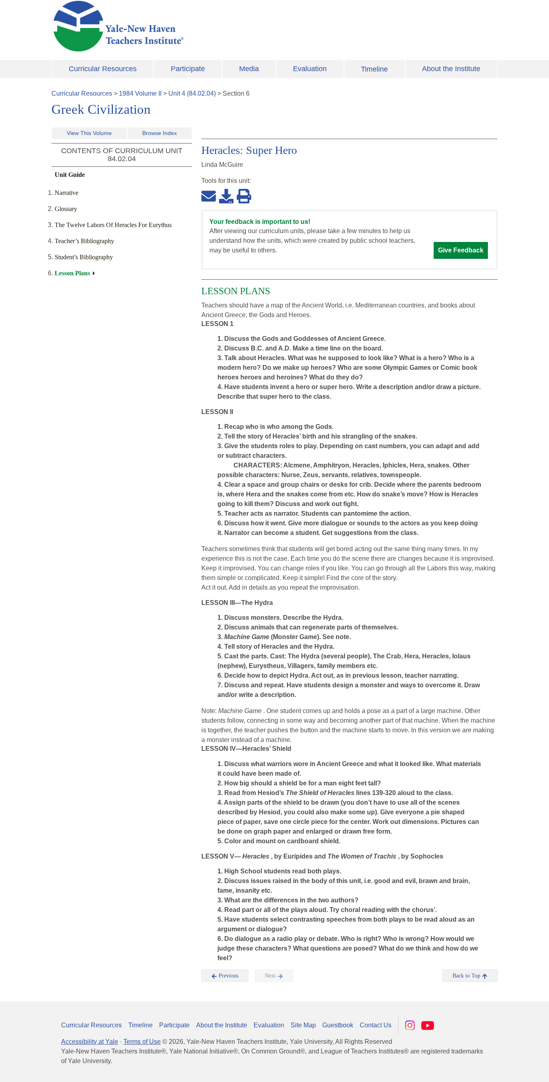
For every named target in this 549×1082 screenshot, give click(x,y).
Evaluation (310, 69)
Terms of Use (142, 1041)
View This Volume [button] (89, 133)
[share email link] (208, 196)
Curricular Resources (103, 69)
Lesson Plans (72, 273)
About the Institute (451, 69)
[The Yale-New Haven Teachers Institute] (198, 26)
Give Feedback (460, 250)
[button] (503, 1068)
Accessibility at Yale (89, 1041)
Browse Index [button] (159, 133)
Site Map (303, 1025)
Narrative (66, 192)
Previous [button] (227, 976)
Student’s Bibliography (84, 257)
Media (249, 69)
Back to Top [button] (467, 976)
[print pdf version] (244, 196)
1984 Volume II (140, 93)
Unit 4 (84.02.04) (192, 93)
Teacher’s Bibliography (84, 241)
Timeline (374, 69)
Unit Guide (70, 174)
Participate (188, 69)
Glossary (66, 208)
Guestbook (337, 1025)
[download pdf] (226, 196)
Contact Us (375, 1025)
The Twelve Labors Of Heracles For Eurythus (113, 224)
